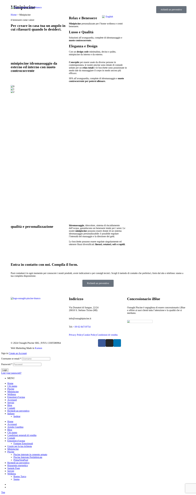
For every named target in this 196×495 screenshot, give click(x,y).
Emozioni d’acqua (16, 397)
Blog (9, 405)
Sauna (16, 479)
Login (4, 370)
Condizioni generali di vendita (21, 435)
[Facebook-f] (102, 343)
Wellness (11, 394)
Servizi (10, 402)
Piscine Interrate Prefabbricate (27, 457)
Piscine (10, 389)
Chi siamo (12, 386)
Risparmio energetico (17, 465)
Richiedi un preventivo (18, 411)
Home (10, 383)
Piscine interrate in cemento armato (30, 454)
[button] (171, 9)
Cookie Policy (90, 335)
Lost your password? (11, 373)
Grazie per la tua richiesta (19, 446)
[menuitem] (107, 16)
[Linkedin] (117, 343)
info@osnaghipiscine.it (80, 318)
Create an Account (18, 353)
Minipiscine (13, 391)
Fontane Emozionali (23, 443)
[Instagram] (109, 343)
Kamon (38, 348)
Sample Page (13, 468)
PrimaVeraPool (20, 460)
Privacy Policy (76, 335)
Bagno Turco (19, 476)
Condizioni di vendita (107, 335)
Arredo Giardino (15, 427)
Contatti (11, 408)
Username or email (11, 358)
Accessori (12, 400)
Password (6, 364)
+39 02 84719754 (81, 326)
